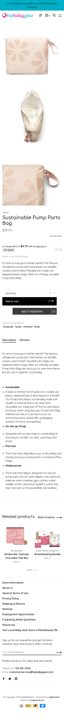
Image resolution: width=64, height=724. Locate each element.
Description (9, 340)
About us (7, 587)
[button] (32, 246)
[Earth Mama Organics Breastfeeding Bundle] (47, 536)
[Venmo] (43, 706)
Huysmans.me (37, 700)
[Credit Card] (22, 706)
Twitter (18, 326)
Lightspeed (53, 697)
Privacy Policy (10, 598)
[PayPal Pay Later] (36, 706)
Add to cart (12, 301)
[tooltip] (54, 311)
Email (37, 326)
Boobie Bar (56, 236)
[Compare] (41, 15)
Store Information (12, 582)
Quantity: (11, 293)
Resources (8, 624)
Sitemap (7, 609)
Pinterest (27, 326)
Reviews (25, 340)
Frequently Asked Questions (19, 619)
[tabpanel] (16, 545)
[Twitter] (10, 678)
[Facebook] (3, 678)
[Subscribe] (58, 652)
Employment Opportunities (18, 614)
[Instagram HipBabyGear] (16, 678)
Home (5, 212)
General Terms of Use (15, 593)
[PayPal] (28, 706)
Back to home (46, 517)
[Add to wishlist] (56, 249)
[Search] (54, 15)
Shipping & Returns (13, 603)
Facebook (8, 326)
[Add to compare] (60, 249)
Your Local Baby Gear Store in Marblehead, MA (29, 630)
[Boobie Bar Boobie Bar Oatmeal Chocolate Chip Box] (17, 536)
